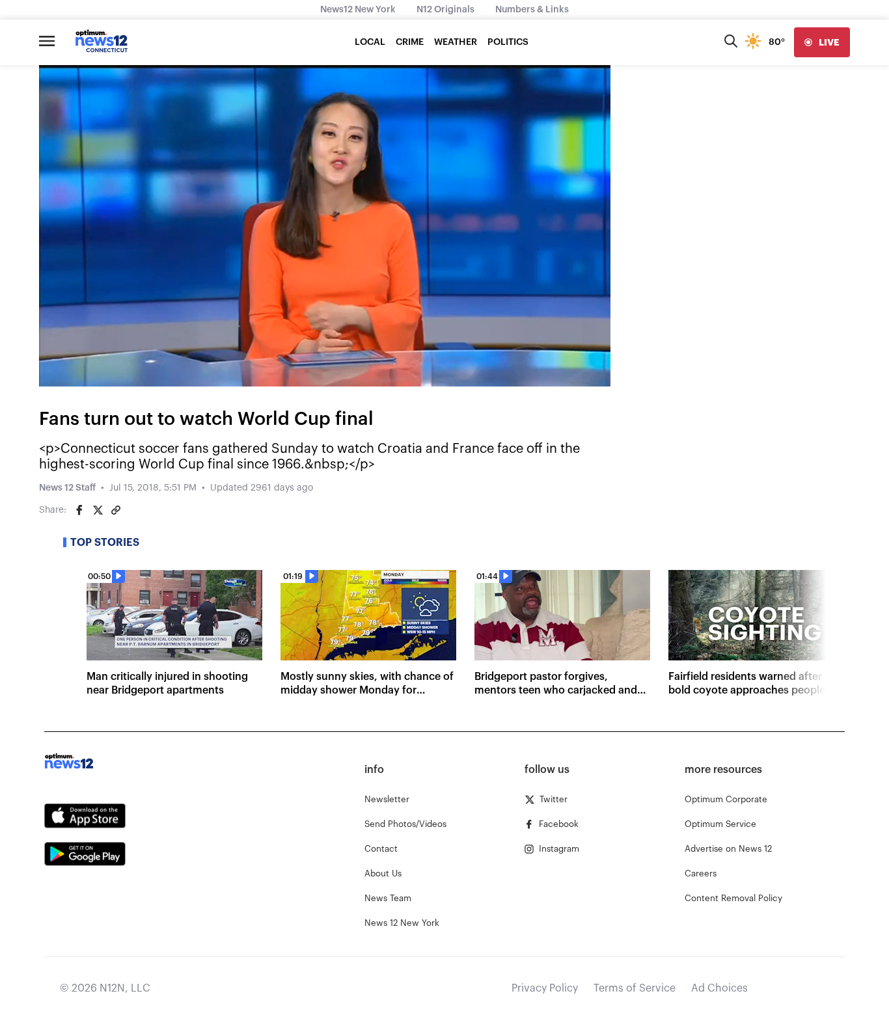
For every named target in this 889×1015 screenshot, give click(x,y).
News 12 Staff (67, 488)
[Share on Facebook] (79, 510)
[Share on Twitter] (97, 510)
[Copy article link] (116, 510)
